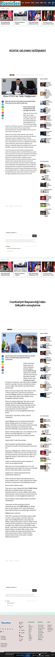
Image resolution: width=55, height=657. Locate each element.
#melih (6, 560)
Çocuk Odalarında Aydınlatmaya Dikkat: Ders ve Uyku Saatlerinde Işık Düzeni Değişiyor (48, 93)
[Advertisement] (28, 37)
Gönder (34, 235)
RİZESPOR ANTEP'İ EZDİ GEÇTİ (47, 205)
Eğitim (41, 2)
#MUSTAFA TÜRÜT (19, 206)
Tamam (47, 655)
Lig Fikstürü (40, 631)
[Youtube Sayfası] (8, 629)
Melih (29, 371)
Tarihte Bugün (41, 632)
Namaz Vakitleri (41, 628)
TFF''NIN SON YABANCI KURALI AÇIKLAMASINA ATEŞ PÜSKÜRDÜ (48, 125)
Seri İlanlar (40, 635)
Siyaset (37, 2)
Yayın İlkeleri (3, 637)
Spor (45, 2)
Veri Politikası (3, 639)
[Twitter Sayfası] (3, 629)
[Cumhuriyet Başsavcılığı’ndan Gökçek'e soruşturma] (19, 342)
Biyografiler (50, 628)
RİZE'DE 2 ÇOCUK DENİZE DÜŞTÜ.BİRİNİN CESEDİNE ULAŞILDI (47, 198)
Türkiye (32, 2)
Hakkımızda (3, 636)
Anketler (49, 626)
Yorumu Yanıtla (10, 251)
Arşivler (22, 632)
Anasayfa (3, 8)
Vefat (30, 634)
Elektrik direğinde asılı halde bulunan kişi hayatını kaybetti (47, 110)
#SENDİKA (11, 206)
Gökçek (33, 371)
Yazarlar (23, 630)
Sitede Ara (50, 625)
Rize (23, 2)
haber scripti (2, 655)
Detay (42, 655)
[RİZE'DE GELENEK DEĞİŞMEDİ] (19, 87)
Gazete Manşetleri (40, 639)
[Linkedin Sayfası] (11, 629)
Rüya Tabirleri (50, 629)
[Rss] (13, 629)
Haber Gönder (3, 646)
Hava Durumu (41, 625)
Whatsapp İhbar (4, 645)
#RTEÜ (6, 206)
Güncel (30, 640)
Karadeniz (27, 2)
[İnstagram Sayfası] (6, 629)
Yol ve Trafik (40, 626)
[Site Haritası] (1, 631)
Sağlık (30, 635)
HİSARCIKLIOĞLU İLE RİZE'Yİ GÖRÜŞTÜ (48, 191)
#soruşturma (16, 560)
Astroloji (49, 631)
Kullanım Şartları (4, 643)
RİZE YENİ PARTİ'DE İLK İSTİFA (47, 171)
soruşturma (27, 380)
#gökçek (11, 560)
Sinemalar (40, 634)
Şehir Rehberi (41, 637)
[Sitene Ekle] (4, 631)
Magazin (30, 637)
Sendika (7, 8)
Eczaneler (40, 629)
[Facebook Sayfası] (1, 629)
